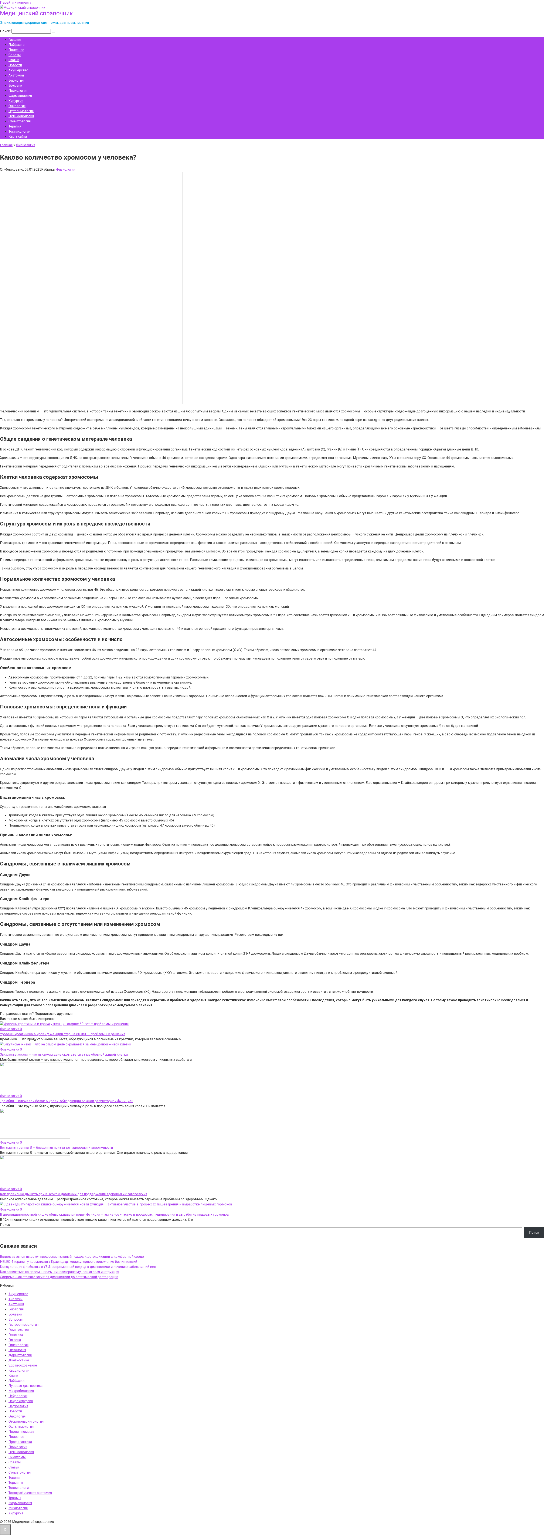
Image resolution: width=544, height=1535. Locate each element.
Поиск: (5, 31)
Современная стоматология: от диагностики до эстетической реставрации (59, 1277)
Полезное (16, 50)
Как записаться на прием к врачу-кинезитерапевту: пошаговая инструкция (59, 1272)
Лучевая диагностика (25, 1386)
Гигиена (14, 1340)
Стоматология (19, 121)
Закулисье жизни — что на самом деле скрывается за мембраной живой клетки (64, 1054)
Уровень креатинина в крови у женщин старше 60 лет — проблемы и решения (62, 1034)
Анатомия (16, 75)
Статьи (13, 60)
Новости (15, 65)
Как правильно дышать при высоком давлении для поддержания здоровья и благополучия (73, 1194)
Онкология (17, 106)
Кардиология (18, 1370)
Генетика (15, 1335)
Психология (17, 91)
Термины (15, 1483)
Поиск (5, 1225)
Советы (14, 55)
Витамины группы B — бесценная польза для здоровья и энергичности (56, 1148)
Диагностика (18, 1360)
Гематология (18, 1330)
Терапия (14, 126)
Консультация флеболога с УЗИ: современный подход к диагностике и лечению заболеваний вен (78, 1267)
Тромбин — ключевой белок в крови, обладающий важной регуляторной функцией (66, 1101)
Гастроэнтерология (23, 1325)
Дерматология (20, 1355)
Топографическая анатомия (30, 1493)
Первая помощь (21, 1432)
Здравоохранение (22, 1365)
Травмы (14, 1498)
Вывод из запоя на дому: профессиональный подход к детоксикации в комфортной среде (72, 1257)
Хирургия (15, 101)
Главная (14, 40)
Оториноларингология (26, 1421)
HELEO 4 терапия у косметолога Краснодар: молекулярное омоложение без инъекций (68, 1262)
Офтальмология (21, 111)
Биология (16, 80)
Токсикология (19, 131)
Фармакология (20, 96)
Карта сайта (17, 137)
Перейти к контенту (15, 2)
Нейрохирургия (20, 1401)
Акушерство (18, 70)
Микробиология (21, 1391)
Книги (13, 1376)
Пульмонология (21, 116)
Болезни (15, 86)
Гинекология (18, 1345)
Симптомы (17, 1457)
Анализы (15, 1299)
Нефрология (18, 1406)
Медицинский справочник (36, 13)
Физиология (65, 169)
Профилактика (20, 1442)
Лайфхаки (16, 45)
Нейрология (17, 1396)
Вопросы (15, 1319)
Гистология (17, 1350)
